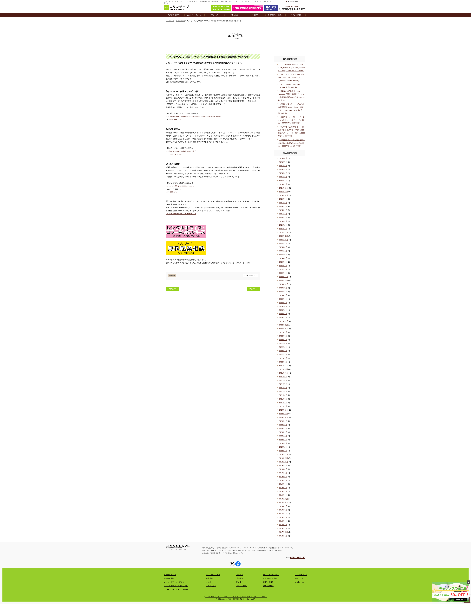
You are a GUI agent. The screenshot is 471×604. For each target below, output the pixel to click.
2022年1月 (283, 362)
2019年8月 (283, 469)
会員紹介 (209, 582)
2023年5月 (283, 303)
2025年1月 (283, 229)
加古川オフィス (301, 575)
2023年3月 (283, 310)
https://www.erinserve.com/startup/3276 (181, 214)
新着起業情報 (180, 21)
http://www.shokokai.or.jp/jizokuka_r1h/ (181, 151)
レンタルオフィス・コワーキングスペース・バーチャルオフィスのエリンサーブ (236, 597)
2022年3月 (283, 354)
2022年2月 (283, 358)
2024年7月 (283, 251)
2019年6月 (283, 477)
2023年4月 (283, 306)
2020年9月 (283, 421)
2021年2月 (283, 403)
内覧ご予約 (299, 578)
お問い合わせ (300, 582)
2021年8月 (283, 380)
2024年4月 (283, 262)
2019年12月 (283, 454)
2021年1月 (283, 406)
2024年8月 (283, 247)
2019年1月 (283, 495)
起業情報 (172, 275)
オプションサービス (271, 575)
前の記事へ (172, 289)
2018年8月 (283, 510)
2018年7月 (283, 514)
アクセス (214, 15)
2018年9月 (283, 506)
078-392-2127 (297, 557)
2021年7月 (283, 384)
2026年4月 (283, 173)
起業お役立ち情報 (270, 578)
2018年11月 (283, 499)
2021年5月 (283, 391)
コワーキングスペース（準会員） (177, 590)
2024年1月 (283, 273)
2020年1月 (283, 451)
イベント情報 (295, 15)
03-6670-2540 (176, 154)
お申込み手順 (169, 578)
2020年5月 (283, 436)
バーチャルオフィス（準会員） (176, 586)
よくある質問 (211, 586)
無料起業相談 (268, 586)
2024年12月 (283, 232)
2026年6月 (283, 166)
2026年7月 (283, 162)
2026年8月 (283, 158)
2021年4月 (283, 395)
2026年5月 (283, 169)
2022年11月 (283, 325)
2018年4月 (283, 521)
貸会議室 (234, 15)
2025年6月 (283, 210)
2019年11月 (283, 458)
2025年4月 (283, 217)
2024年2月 (283, 269)
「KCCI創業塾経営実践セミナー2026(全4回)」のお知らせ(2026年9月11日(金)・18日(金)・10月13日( (291, 68)
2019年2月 (283, 491)
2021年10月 (283, 373)
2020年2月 (283, 447)
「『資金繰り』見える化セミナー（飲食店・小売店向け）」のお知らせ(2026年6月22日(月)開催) (291, 143)
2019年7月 (283, 473)
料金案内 (255, 15)
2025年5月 (283, 214)
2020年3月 (283, 443)
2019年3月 (283, 488)
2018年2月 (283, 525)
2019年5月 (283, 480)
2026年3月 (283, 177)
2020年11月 (283, 414)
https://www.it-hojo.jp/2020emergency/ (180, 186)
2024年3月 (283, 266)
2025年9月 (283, 199)
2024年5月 (283, 258)
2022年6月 (283, 343)
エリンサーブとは (194, 15)
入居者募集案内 (174, 15)
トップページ (170, 21)
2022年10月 (283, 329)
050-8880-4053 (176, 120)
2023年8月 (283, 291)
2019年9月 (283, 465)
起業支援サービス (275, 15)
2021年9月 (283, 377)
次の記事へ (253, 289)
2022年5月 (283, 347)
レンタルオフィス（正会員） (175, 582)
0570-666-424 (171, 192)
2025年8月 (283, 203)
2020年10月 (283, 417)
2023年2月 (283, 314)
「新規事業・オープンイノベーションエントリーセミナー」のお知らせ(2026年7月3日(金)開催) (291, 120)
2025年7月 (283, 206)
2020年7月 (283, 428)
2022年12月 (283, 321)
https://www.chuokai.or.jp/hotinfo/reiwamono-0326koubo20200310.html (193, 116)
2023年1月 (283, 317)
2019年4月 (283, 484)
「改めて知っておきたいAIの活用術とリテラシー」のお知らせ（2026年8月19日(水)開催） (291, 77)
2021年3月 (283, 399)
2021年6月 (283, 388)
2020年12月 (283, 410)
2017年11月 (283, 532)
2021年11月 (283, 369)
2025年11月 (283, 192)
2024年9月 (283, 243)
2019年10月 (283, 462)
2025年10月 (283, 195)
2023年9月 (283, 288)
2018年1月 (283, 528)
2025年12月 (283, 188)
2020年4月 (283, 440)
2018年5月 (283, 517)
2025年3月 (283, 221)
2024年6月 (283, 254)
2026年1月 (283, 184)
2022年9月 (283, 332)
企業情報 (209, 578)
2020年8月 (283, 425)
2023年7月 (283, 295)
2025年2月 (283, 225)
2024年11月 (283, 236)
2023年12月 (283, 277)
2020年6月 (283, 432)
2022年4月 (283, 351)
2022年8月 (283, 336)
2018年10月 (283, 502)
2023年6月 (283, 299)
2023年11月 (283, 280)
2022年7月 (283, 340)
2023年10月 (283, 284)
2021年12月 (283, 366)
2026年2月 (283, 181)
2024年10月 (283, 240)
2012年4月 (283, 536)
